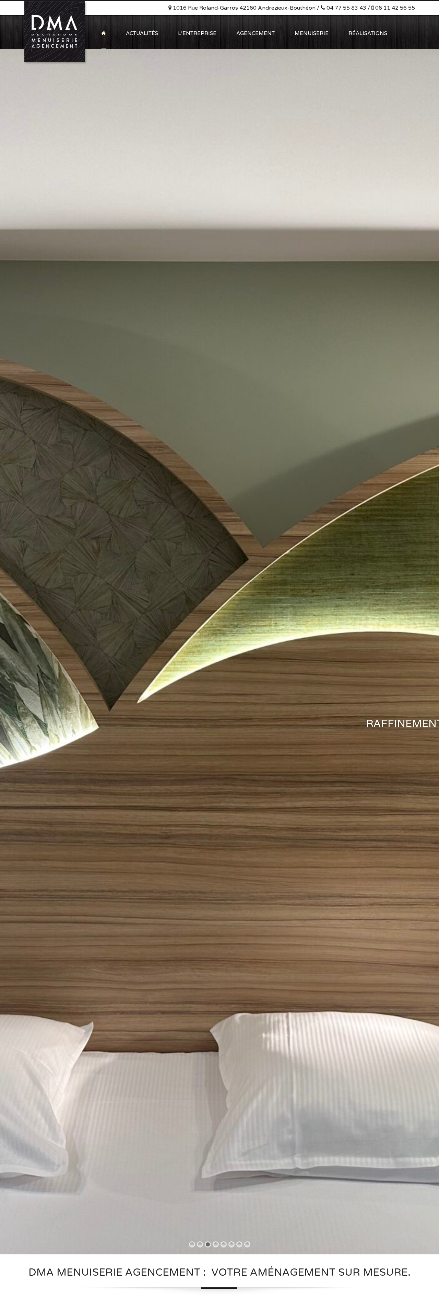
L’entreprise (197, 33)
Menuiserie (312, 33)
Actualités (142, 33)
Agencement (255, 33)
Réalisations (367, 33)
